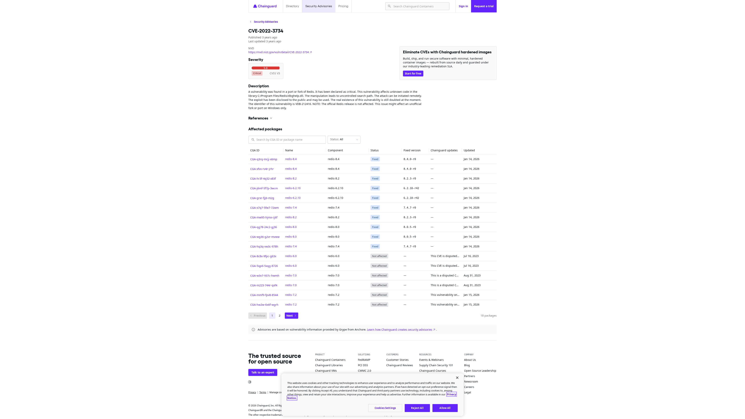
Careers (469, 387)
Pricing (343, 6)
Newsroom (471, 381)
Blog (467, 365)
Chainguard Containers (330, 360)
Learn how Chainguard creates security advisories (399, 329)
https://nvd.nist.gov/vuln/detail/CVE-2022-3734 (278, 52)
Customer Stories (397, 360)
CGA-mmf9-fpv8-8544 (264, 295)
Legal (467, 392)
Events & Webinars (431, 360)
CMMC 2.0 (364, 370)
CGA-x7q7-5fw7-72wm (264, 208)
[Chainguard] (264, 6)
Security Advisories (318, 6)
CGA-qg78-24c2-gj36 (263, 227)
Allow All (444, 407)
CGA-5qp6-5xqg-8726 (264, 266)
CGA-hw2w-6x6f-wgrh (264, 304)
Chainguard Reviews (399, 365)
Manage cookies (278, 392)
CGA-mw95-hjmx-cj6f (263, 217)
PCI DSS (363, 365)
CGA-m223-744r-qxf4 (263, 285)
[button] (372, 118)
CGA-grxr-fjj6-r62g (262, 198)
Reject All (417, 407)
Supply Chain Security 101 (436, 365)
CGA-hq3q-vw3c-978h (264, 246)
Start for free (413, 73)
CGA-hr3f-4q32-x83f (263, 178)
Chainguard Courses (432, 370)
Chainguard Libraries (329, 365)
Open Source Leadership (480, 370)
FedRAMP (364, 360)
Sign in (463, 6)
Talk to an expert (262, 372)
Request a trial (484, 6)
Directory (292, 6)
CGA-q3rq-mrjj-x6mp (263, 159)
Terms (262, 392)
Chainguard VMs (326, 370)
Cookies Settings (385, 407)
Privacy (252, 392)
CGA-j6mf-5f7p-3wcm (264, 188)
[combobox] (420, 6)
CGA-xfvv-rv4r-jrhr (262, 169)
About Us (470, 360)
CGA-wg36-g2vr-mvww (265, 237)
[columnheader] (265, 150)
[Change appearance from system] (250, 382)
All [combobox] (336, 139)
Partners (469, 376)
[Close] (457, 377)
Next (289, 315)
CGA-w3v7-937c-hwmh (264, 275)
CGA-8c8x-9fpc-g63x (263, 256)
